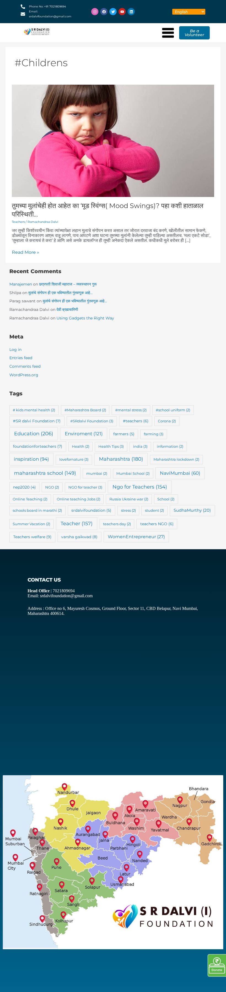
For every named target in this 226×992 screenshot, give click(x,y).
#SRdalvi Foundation (91, 421)
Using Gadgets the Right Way (85, 318)
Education (33, 434)
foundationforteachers (37, 446)
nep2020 (24, 487)
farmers (123, 434)
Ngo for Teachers (139, 487)
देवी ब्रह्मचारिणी (67, 309)
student (154, 510)
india (140, 446)
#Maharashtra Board (85, 410)
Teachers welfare (32, 536)
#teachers (136, 420)
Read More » (25, 252)
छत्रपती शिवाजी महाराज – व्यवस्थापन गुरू (68, 284)
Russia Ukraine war (128, 499)
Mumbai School (133, 473)
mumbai (96, 473)
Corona (167, 421)
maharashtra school (45, 473)
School (165, 499)
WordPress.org (23, 375)
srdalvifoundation (91, 510)
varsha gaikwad (79, 536)
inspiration (31, 459)
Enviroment (84, 433)
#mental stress (131, 410)
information (170, 446)
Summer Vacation (31, 524)
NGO (52, 487)
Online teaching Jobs (78, 499)
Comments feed (25, 366)
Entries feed (20, 358)
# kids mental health (34, 410)
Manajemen (20, 284)
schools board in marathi (37, 510)
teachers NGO (157, 523)
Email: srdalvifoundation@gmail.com (60, 595)
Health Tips (111, 446)
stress (128, 510)
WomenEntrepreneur (136, 536)
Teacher (77, 523)
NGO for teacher (85, 487)
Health (80, 446)
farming (153, 434)
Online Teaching (30, 499)
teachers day (117, 524)
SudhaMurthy (192, 510)
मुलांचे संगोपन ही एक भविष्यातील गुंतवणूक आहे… (60, 292)
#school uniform (173, 410)
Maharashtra (121, 459)
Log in (15, 349)
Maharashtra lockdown (176, 459)
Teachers (18, 222)
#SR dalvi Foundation (37, 420)
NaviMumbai (180, 473)
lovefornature (73, 459)
